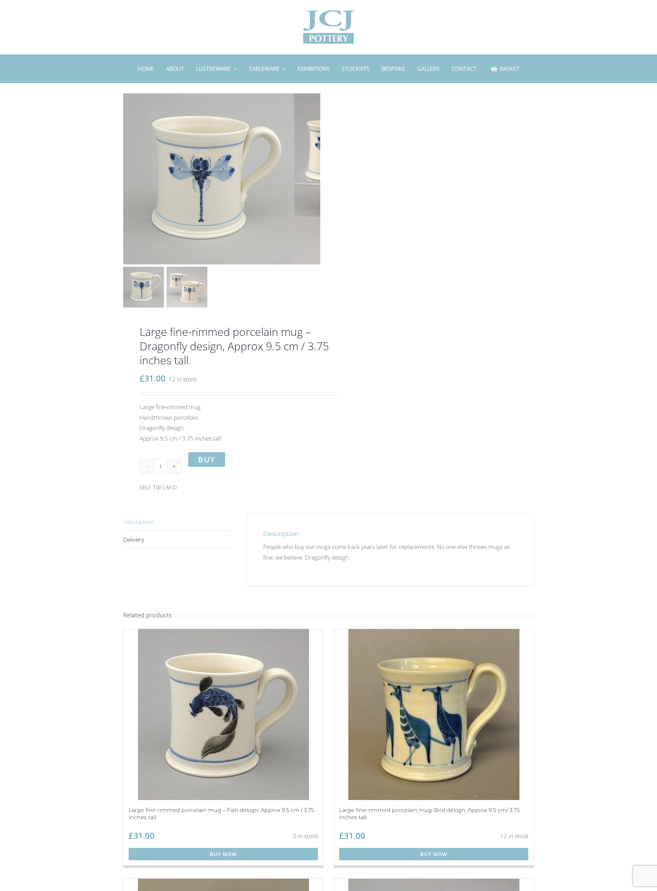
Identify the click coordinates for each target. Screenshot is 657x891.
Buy (206, 459)
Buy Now (223, 854)
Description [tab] (138, 522)
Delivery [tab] (133, 539)
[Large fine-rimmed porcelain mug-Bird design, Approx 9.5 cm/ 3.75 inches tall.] (433, 714)
